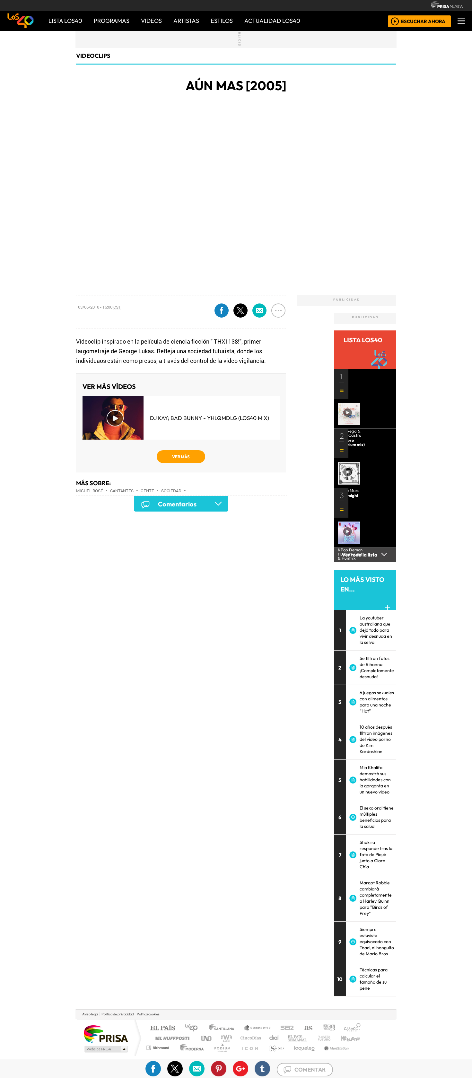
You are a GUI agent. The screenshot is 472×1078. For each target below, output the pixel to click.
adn (328, 1028)
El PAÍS (162, 1028)
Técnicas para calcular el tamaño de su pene (374, 979)
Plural (220, 1056)
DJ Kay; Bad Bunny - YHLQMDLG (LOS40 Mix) (209, 418)
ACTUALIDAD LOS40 (272, 20)
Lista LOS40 (65, 20)
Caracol (352, 1028)
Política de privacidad (117, 1014)
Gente (147, 491)
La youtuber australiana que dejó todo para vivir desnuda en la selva (376, 630)
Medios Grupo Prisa (105, 1049)
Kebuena (353, 1038)
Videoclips (93, 55)
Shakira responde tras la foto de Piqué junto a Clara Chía (376, 854)
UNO (206, 1038)
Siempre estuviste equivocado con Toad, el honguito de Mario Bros (377, 941)
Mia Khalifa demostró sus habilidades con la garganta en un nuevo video (375, 780)
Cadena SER (287, 1028)
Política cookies (148, 1014)
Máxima (291, 1038)
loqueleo (302, 1056)
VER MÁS (181, 456)
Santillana (223, 1028)
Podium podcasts (158, 1046)
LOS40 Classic (310, 1038)
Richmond (158, 1056)
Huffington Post (171, 1038)
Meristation (333, 1056)
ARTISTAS (186, 20)
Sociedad (171, 491)
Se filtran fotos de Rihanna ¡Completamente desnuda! (377, 667)
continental (274, 1038)
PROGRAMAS (111, 20)
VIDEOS (151, 20)
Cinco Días (249, 1038)
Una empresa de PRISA (106, 1033)
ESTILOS (222, 20)
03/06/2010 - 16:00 (99, 307)
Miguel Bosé (89, 491)
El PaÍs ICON (248, 1056)
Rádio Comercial (361, 1056)
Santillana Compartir (257, 1028)
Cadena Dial (330, 1038)
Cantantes (122, 491)
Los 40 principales (193, 1028)
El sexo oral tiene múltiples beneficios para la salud (377, 817)
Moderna (190, 1056)
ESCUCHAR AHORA (423, 21)
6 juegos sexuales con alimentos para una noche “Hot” (377, 702)
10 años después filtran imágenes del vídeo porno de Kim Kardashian (376, 739)
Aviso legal (90, 1014)
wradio (225, 1038)
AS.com (307, 1028)
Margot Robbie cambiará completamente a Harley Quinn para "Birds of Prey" (376, 898)
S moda (274, 1056)
